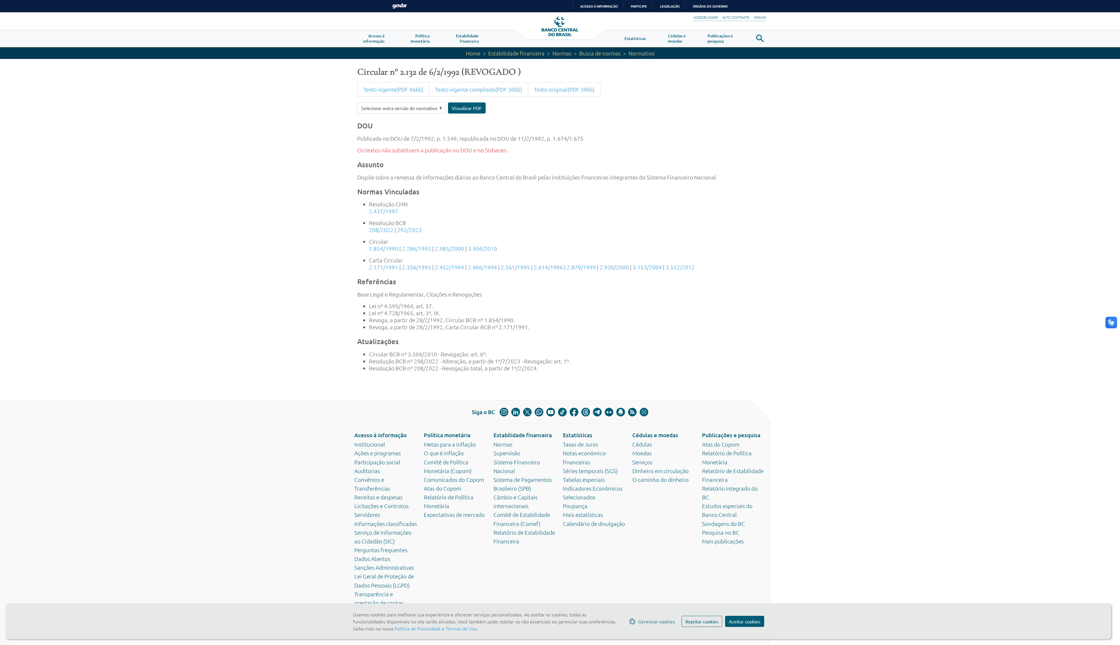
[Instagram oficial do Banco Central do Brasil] (504, 412)
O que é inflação (444, 452)
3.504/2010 (482, 248)
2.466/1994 (482, 267)
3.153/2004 (647, 267)
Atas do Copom (442, 488)
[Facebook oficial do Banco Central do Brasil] (574, 412)
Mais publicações (723, 541)
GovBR (399, 6)
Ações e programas (377, 452)
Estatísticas (577, 435)
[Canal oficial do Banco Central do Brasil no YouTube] (550, 412)
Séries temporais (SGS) (590, 470)
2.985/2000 (449, 248)
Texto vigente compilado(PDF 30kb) (478, 89)
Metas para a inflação (450, 444)
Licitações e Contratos (381, 505)
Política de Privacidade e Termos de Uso (435, 628)
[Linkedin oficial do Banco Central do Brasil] (515, 412)
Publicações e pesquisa (731, 435)
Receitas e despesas (378, 497)
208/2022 (381, 229)
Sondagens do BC (723, 523)
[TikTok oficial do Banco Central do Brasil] (562, 412)
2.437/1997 (383, 211)
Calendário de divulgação (594, 523)
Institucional (369, 444)
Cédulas (642, 444)
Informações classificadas (385, 523)
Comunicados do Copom (454, 479)
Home (473, 53)
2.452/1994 (449, 267)
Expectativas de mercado (454, 514)
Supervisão (507, 452)
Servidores (367, 514)
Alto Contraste (735, 17)
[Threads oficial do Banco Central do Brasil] (585, 412)
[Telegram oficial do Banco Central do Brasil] (597, 412)
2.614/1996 (548, 267)
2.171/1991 (383, 267)
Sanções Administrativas (384, 567)
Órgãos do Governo (710, 6)
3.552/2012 (680, 267)
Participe (639, 6)
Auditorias (367, 470)
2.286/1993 (416, 248)
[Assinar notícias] (620, 412)
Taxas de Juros (580, 444)
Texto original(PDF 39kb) (564, 89)
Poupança (575, 505)
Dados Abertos (372, 558)
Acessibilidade (706, 17)
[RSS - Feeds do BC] (632, 412)
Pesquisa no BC (720, 532)
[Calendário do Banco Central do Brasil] (644, 412)
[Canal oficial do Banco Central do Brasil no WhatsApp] (539, 412)
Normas (561, 53)
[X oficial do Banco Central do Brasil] (527, 412)
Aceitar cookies (744, 621)
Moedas (642, 452)
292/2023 (409, 229)
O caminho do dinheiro (660, 479)
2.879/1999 (581, 267)
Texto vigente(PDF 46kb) (393, 89)
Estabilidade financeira (516, 53)
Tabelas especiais (584, 479)
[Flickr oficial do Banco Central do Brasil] (609, 412)
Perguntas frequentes (380, 549)
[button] (373, 38)
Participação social (377, 462)
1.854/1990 (383, 248)
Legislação (670, 6)
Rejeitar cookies (701, 621)
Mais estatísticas (583, 514)
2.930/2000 (614, 267)
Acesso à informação (380, 435)
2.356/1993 (416, 267)
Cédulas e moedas (655, 435)
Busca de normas (600, 53)
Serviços (642, 462)
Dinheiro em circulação (660, 470)
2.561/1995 (515, 267)
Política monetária (447, 435)
